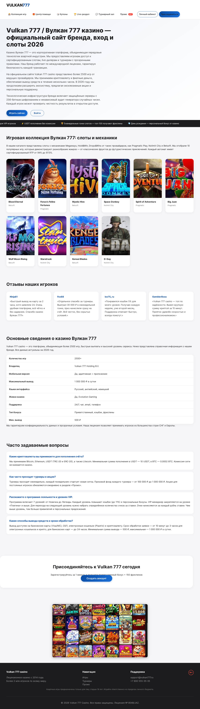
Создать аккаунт (97, 578)
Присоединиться (169, 14)
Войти (37, 113)
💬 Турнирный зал (105, 14)
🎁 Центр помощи (41, 14)
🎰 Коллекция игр (17, 14)
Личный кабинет (147, 14)
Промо (126, 14)
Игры (85, 677)
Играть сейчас (17, 113)
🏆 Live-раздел (81, 14)
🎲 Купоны (62, 14)
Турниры (87, 681)
